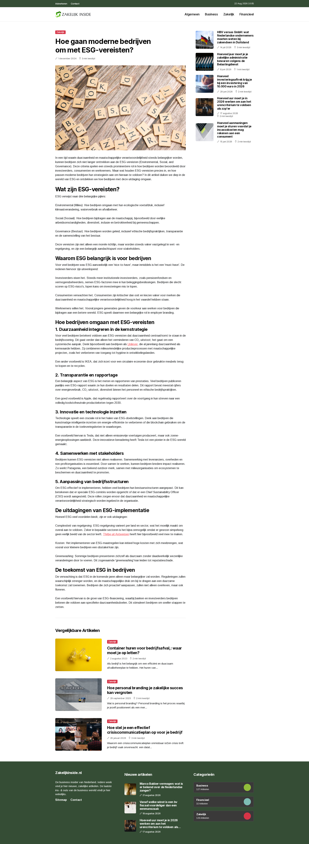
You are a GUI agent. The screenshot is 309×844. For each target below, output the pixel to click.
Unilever (132, 344)
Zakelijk (228, 14)
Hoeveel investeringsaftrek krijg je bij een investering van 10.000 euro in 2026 (234, 81)
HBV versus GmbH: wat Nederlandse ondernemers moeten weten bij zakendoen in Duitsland (235, 37)
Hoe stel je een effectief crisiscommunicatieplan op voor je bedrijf (144, 730)
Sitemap (61, 799)
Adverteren (61, 3)
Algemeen (192, 14)
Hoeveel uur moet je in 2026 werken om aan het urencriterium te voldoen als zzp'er (234, 103)
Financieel (246, 14)
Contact (75, 3)
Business (211, 14)
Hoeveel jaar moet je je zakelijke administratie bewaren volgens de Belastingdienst (232, 59)
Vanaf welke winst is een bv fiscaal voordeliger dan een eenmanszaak (158, 805)
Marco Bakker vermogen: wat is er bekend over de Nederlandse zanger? (161, 787)
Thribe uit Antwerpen (116, 534)
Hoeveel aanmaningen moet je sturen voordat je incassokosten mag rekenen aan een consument (234, 129)
